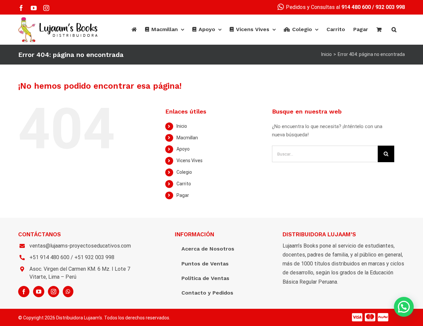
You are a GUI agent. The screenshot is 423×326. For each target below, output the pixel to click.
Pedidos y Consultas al (328, 7)
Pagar (182, 195)
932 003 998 (390, 7)
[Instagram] (53, 291)
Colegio (184, 172)
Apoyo (183, 149)
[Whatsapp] (68, 291)
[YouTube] (38, 291)
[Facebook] (23, 291)
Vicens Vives (189, 160)
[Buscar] (394, 29)
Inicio (181, 126)
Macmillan (187, 137)
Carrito (183, 183)
